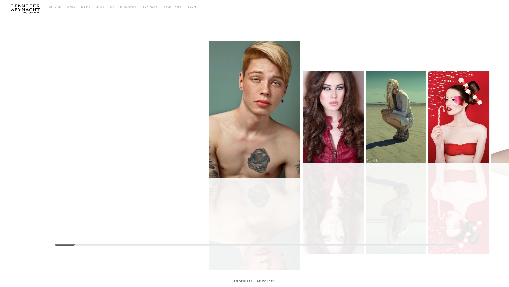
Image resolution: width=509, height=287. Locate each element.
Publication (54, 7)
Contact (191, 7)
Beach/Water (150, 7)
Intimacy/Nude (128, 7)
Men (112, 7)
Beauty (71, 7)
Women (100, 7)
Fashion (85, 7)
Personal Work (172, 7)
